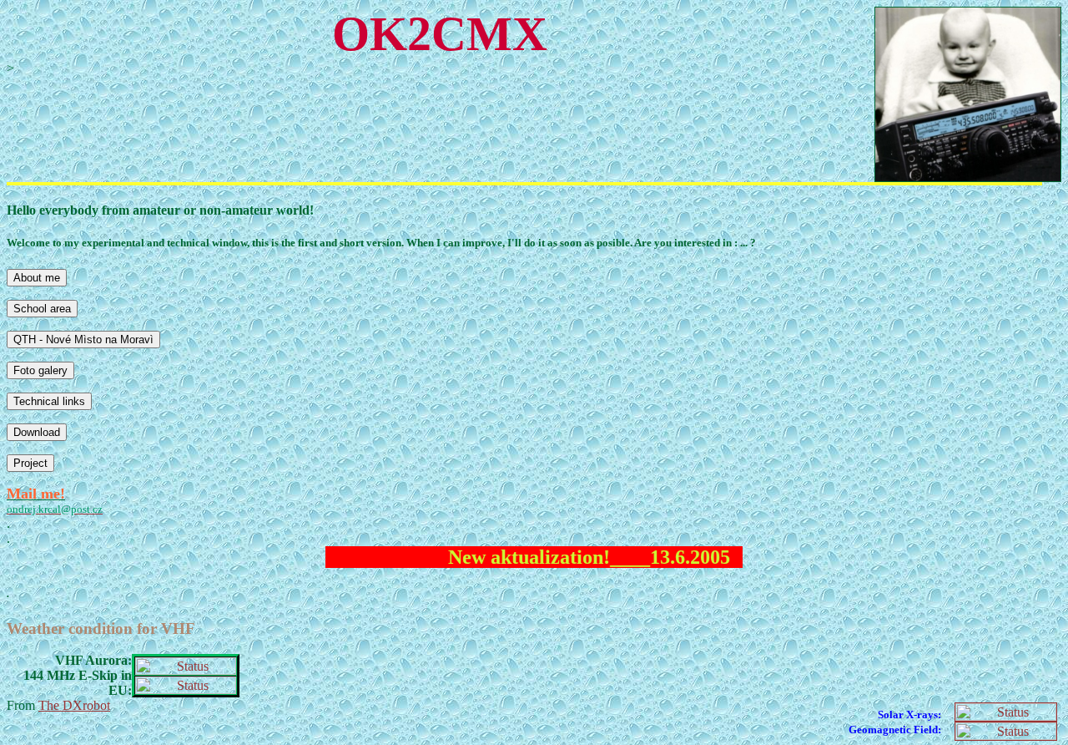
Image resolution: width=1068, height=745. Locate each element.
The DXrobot (74, 705)
